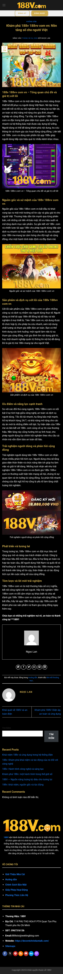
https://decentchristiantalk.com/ (32, 940)
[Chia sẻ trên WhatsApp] (18, 667)
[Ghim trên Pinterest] (39, 667)
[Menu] (4, 5)
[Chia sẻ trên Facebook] (23, 667)
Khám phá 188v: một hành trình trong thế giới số (27, 774)
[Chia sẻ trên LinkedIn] (44, 667)
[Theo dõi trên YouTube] (26, 953)
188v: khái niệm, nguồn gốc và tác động (23, 784)
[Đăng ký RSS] (20, 953)
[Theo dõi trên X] (10, 953)
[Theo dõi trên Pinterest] (15, 953)
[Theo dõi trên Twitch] (36, 953)
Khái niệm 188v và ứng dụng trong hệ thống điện (27, 754)
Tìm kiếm (6, 728)
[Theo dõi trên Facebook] (4, 953)
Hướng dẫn (31, 22)
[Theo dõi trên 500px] (31, 953)
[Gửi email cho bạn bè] (34, 667)
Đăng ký (22, 13)
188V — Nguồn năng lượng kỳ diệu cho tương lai (27, 779)
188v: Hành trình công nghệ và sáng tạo (23, 769)
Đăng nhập (39, 13)
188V (49, 970)
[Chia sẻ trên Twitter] (28, 667)
